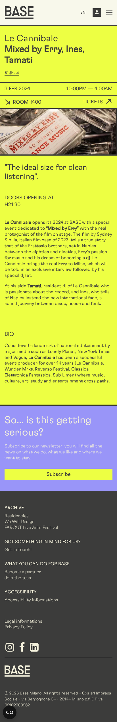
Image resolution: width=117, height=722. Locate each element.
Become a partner (23, 572)
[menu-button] (109, 12)
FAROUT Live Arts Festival (31, 527)
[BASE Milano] (17, 670)
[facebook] (23, 649)
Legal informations (23, 621)
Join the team (18, 577)
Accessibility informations (31, 600)
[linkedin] (35, 649)
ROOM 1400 (26, 102)
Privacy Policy (19, 627)
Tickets (93, 101)
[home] (19, 12)
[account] (97, 14)
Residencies (17, 516)
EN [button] (82, 12)
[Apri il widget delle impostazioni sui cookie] (9, 712)
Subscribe (59, 474)
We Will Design (20, 521)
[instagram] (11, 649)
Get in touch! (18, 549)
